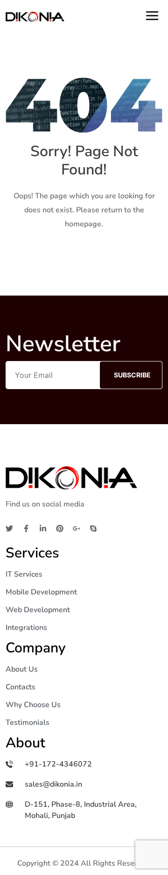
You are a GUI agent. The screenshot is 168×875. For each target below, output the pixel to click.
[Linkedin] (43, 528)
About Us (22, 669)
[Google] (76, 528)
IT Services (24, 574)
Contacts (20, 687)
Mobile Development (41, 592)
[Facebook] (26, 528)
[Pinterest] (59, 528)
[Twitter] (9, 528)
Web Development (38, 610)
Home (84, 253)
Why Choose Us (33, 705)
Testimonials (27, 722)
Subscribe (132, 375)
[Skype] (93, 528)
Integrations (26, 627)
